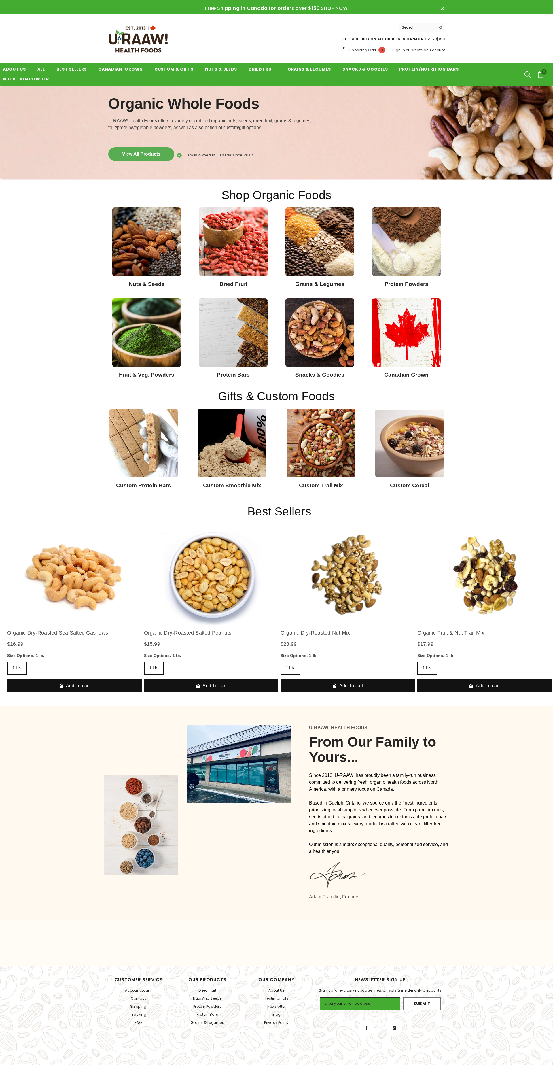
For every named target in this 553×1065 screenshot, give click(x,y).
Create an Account (427, 50)
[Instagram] (394, 1028)
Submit (422, 1004)
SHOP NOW (334, 8)
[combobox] (417, 27)
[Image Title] (406, 332)
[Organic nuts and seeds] (146, 241)
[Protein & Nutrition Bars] (233, 332)
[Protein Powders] (406, 241)
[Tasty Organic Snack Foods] (320, 332)
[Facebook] (366, 1028)
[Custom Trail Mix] (321, 443)
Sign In (398, 50)
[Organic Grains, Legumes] (320, 241)
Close (442, 8)
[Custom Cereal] (409, 443)
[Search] (422, 27)
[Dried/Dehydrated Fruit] (233, 241)
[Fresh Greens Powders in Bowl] (146, 332)
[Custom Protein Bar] (143, 443)
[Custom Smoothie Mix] (232, 443)
